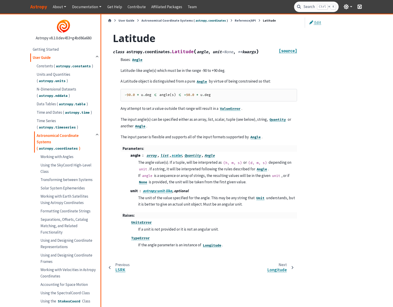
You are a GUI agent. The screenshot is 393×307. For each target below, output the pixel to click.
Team (192, 6)
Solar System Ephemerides (62, 188)
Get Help (114, 6)
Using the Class (65, 301)
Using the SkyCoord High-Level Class (65, 168)
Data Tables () (62, 103)
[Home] (110, 20)
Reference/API (245, 21)
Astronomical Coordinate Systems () (58, 142)
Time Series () (57, 124)
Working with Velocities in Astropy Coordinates (68, 273)
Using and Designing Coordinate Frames (66, 258)
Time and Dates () (64, 112)
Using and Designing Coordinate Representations (66, 243)
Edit (317, 22)
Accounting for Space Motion (64, 284)
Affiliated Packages (166, 6)
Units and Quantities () (53, 77)
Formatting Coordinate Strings (65, 211)
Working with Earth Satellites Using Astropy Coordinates (64, 199)
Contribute (137, 6)
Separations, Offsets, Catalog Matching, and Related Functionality (64, 225)
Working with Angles (56, 156)
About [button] (58, 6)
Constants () (65, 65)
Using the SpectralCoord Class (65, 292)
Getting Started (46, 49)
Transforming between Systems (66, 179)
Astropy (38, 7)
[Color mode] (348, 7)
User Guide (42, 57)
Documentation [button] (85, 6)
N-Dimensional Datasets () (56, 92)
